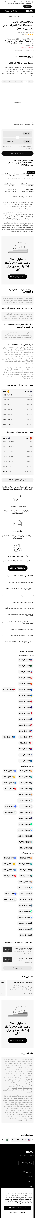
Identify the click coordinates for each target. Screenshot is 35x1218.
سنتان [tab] (4, 81)
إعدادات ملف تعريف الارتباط (17, 1212)
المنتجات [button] (31, 1177)
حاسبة (24, 16)
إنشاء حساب (9, 11)
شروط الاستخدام (27, 1088)
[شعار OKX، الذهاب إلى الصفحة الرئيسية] (30, 11)
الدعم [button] (32, 1186)
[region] (17, 1203)
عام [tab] (9, 81)
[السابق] (32, 1140)
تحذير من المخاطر (17, 1088)
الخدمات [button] (31, 1181)
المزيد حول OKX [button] (28, 1172)
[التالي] (2, 1140)
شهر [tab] (15, 81)
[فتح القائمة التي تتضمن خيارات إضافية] (2, 11)
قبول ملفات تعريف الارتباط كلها (17, 1207)
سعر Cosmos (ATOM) (19, 196)
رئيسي (31, 16)
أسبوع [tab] (20, 81)
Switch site (27, 6)
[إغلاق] (4, 1191)
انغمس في (28, 993)
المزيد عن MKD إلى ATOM (17, 480)
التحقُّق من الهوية (24, 536)
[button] (16, 11)
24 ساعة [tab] (25, 81)
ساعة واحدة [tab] (30, 81)
